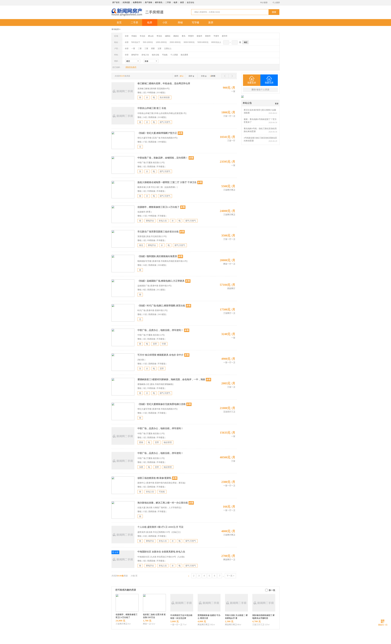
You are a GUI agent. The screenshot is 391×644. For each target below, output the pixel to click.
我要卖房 (251, 83)
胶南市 (199, 36)
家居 (182, 2)
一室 (133, 48)
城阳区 (167, 36)
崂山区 (151, 36)
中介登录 (264, 3)
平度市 (216, 36)
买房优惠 (126, 2)
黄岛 (183, 36)
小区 (165, 22)
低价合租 (155, 55)
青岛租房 (115, 29)
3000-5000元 (189, 42)
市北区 (142, 36)
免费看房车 (137, 2)
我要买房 (269, 83)
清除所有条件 (130, 67)
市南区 (134, 36)
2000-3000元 (175, 42)
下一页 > (230, 576)
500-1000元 (148, 42)
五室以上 (168, 48)
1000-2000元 (161, 42)
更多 (277, 104)
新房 (210, 22)
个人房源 (174, 55)
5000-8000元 (202, 42)
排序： (179, 76)
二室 (140, 48)
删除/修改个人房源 (260, 89)
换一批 (272, 590)
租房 (175, 2)
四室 (153, 48)
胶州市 (224, 36)
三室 (146, 48)
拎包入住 (145, 55)
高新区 (176, 36)
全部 (126, 36)
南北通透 (184, 55)
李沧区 (159, 36)
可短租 (165, 55)
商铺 (180, 22)
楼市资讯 (158, 2)
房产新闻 (148, 2)
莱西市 (208, 36)
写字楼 (195, 22)
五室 (159, 48)
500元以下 (135, 42)
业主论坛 (190, 2)
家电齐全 (135, 55)
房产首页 (116, 2)
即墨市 (191, 36)
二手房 (168, 2)
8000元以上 (216, 42)
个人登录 (276, 3)
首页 (119, 22)
